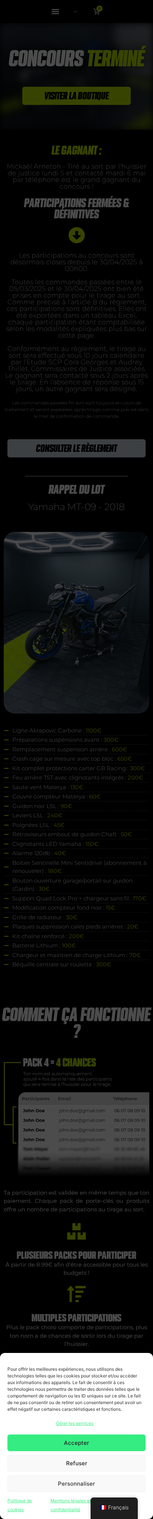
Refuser (76, 1463)
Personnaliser (76, 1483)
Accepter (76, 1442)
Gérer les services (74, 1423)
